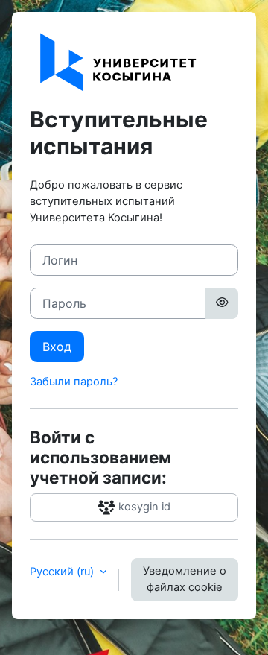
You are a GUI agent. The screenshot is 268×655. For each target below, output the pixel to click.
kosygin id (142, 506)
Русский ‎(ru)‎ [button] (63, 571)
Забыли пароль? (74, 381)
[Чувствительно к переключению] (221, 303)
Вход (56, 346)
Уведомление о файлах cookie (184, 579)
